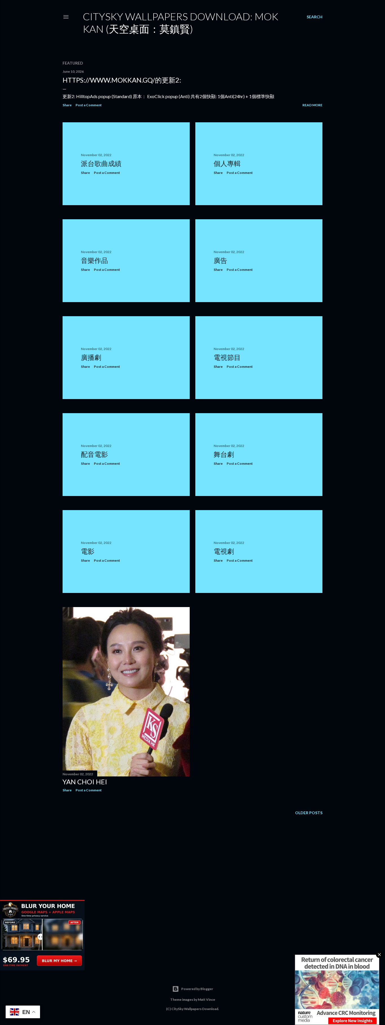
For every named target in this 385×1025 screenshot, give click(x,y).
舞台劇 (224, 454)
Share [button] (67, 105)
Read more (312, 105)
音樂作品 (94, 260)
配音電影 (94, 454)
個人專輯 (227, 163)
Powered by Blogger (197, 989)
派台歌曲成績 (101, 163)
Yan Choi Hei (85, 782)
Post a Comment (89, 105)
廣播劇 (91, 357)
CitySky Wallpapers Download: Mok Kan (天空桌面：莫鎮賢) (180, 22)
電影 (87, 551)
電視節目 (227, 357)
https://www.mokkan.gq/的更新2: (122, 80)
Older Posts (308, 812)
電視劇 (224, 551)
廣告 (220, 260)
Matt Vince (206, 999)
